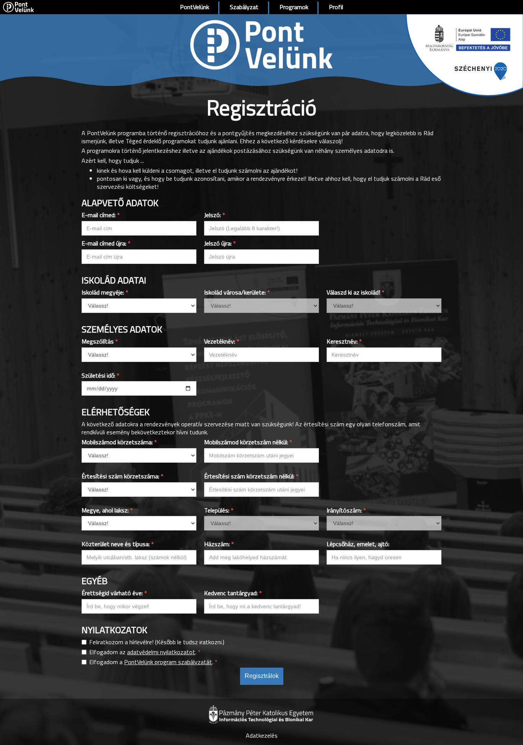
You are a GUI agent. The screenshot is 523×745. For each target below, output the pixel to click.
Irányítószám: (346, 510)
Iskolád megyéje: (105, 292)
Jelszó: (214, 215)
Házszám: (219, 544)
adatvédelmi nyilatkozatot (161, 652)
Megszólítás (100, 341)
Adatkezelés (262, 735)
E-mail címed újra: (106, 243)
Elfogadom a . (153, 662)
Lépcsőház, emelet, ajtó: (358, 544)
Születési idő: (100, 376)
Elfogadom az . (145, 652)
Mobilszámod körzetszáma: (119, 442)
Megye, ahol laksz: (107, 510)
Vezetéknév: (221, 341)
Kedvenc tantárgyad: (233, 593)
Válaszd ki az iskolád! (355, 292)
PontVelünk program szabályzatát (168, 661)
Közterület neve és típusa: (118, 544)
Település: (219, 510)
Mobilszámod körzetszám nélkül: (248, 442)
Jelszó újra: (220, 243)
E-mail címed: (101, 215)
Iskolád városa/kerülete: (237, 292)
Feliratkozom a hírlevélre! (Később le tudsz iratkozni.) (156, 642)
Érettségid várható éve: (114, 593)
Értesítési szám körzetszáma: (122, 476)
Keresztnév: (344, 341)
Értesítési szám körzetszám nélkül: (251, 476)
